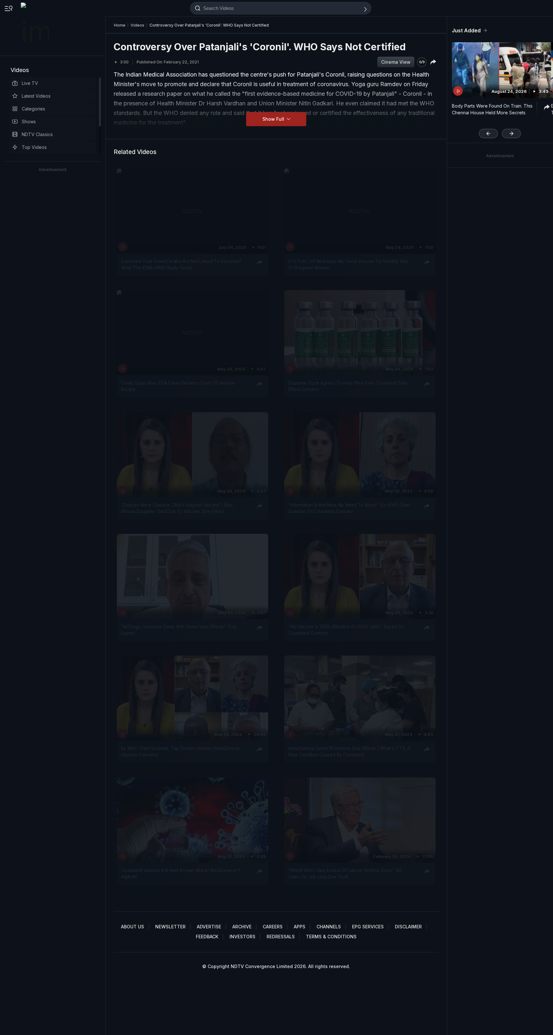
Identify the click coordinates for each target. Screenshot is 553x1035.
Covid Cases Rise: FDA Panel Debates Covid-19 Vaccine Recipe (178, 386)
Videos (20, 70)
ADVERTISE (209, 926)
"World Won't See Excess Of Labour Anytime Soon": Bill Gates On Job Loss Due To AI (344, 873)
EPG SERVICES (368, 926)
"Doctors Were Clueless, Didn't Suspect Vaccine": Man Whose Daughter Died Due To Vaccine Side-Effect (176, 508)
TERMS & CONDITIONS (331, 936)
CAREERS (273, 926)
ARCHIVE (242, 926)
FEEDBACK (207, 936)
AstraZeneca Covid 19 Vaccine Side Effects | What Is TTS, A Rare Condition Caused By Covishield (349, 751)
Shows (29, 121)
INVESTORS (242, 936)
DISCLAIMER (408, 926)
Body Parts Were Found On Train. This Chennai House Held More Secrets (492, 109)
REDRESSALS (281, 936)
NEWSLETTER (170, 926)
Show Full (273, 119)
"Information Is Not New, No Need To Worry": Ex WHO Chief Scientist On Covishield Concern (349, 508)
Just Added (466, 30)
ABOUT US (132, 926)
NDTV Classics (37, 134)
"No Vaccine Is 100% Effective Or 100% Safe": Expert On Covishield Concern (346, 630)
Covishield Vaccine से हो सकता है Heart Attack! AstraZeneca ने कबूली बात (180, 873)
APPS (299, 926)
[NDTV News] (35, 28)
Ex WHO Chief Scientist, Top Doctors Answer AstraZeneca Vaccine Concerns (180, 751)
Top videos (34, 147)
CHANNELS (329, 926)
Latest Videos (36, 96)
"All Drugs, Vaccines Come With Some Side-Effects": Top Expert (178, 630)
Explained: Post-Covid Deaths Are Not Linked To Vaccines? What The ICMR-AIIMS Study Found (181, 264)
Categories (33, 108)
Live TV (30, 83)
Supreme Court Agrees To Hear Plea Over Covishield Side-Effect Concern (348, 386)
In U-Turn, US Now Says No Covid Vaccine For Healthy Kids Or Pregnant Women (348, 264)
